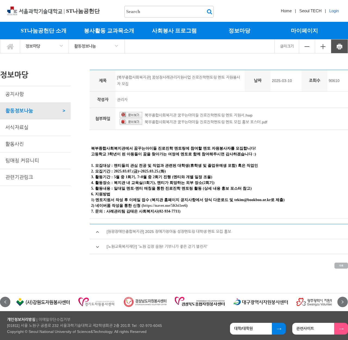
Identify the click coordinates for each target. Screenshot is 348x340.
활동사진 (14, 144)
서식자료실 (17, 127)
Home (286, 10)
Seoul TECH (310, 10)
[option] (43, 302)
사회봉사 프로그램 (174, 31)
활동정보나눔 (85, 46)
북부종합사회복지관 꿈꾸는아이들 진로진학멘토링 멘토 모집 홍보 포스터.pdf (206, 122)
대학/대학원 (243, 328)
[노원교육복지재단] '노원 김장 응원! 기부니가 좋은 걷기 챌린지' (157, 246)
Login (334, 10)
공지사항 (14, 94)
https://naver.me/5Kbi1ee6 (164, 206)
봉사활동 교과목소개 (109, 31)
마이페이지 (304, 31)
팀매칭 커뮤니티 (22, 160)
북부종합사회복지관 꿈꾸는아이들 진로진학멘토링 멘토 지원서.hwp (199, 115)
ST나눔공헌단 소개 (44, 31)
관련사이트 (305, 328)
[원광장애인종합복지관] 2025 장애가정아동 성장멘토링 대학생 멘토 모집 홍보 (169, 231)
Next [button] (342, 302)
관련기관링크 (19, 177)
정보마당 (239, 31)
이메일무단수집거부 (54, 319)
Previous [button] (5, 302)
